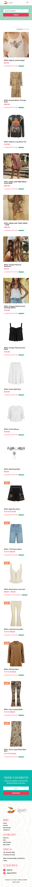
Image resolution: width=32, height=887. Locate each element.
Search (16, 15)
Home (5, 823)
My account (6, 844)
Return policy (7, 842)
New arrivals (7, 827)
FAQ (4, 840)
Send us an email (10, 854)
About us (5, 838)
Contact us (6, 830)
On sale (5, 825)
